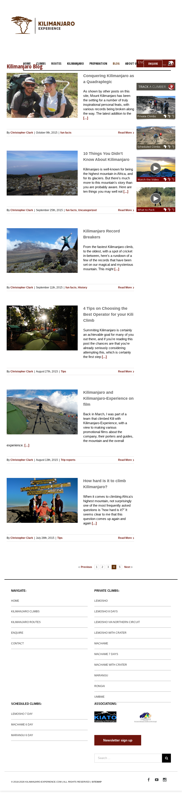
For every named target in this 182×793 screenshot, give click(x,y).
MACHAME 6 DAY (22, 724)
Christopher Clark (21, 132)
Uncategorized (87, 210)
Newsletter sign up (117, 740)
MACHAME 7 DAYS (106, 654)
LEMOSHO (101, 600)
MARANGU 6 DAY (22, 735)
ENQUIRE (17, 632)
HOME (15, 600)
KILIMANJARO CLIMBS (25, 611)
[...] (85, 118)
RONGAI (99, 686)
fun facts (65, 132)
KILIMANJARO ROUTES (26, 622)
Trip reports (68, 459)
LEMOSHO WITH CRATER (110, 632)
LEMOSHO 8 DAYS (106, 611)
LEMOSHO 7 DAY (22, 713)
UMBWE (99, 696)
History (82, 287)
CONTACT (17, 643)
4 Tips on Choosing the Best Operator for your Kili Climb (108, 314)
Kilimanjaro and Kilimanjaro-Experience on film (108, 398)
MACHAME (101, 643)
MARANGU (101, 675)
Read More (125, 132)
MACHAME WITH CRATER (110, 664)
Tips (63, 371)
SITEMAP (97, 782)
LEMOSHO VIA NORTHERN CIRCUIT (117, 622)
